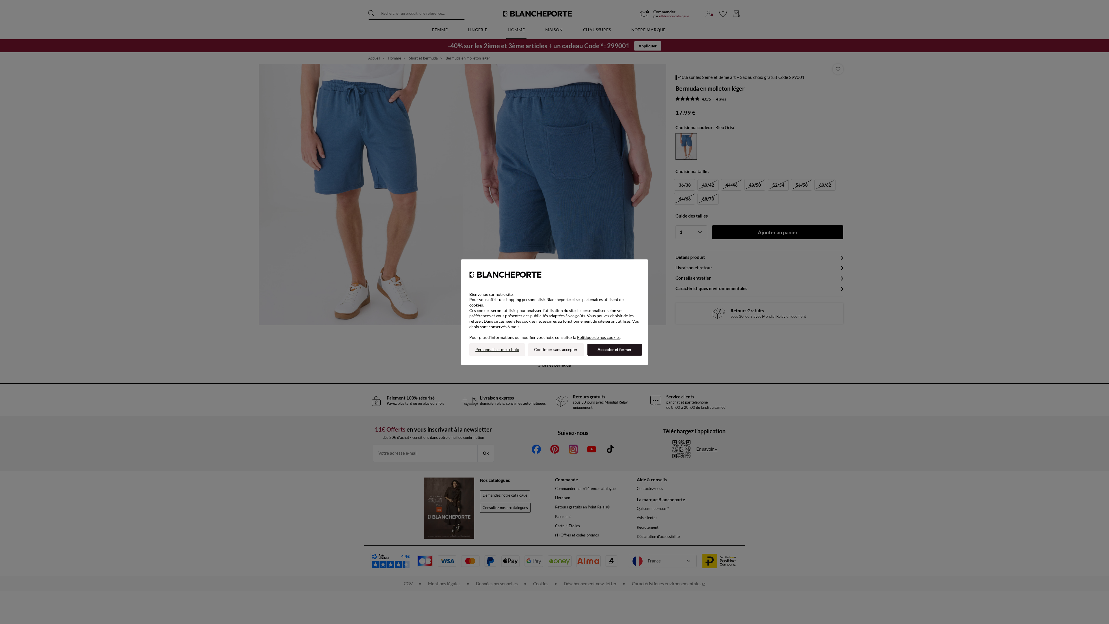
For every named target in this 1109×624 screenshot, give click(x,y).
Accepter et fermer (615, 349)
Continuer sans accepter (556, 349)
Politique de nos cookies (598, 337)
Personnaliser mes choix (497, 349)
